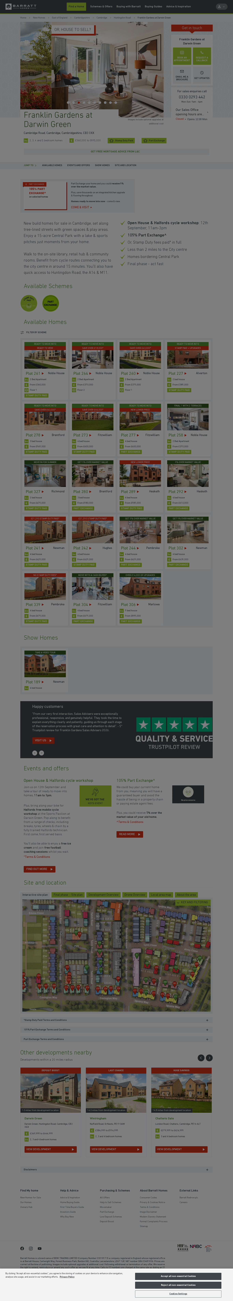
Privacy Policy (67, 1277)
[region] (116, 1285)
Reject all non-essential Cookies (178, 1285)
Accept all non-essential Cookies (178, 1276)
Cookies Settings (178, 1294)
